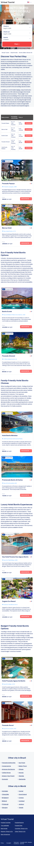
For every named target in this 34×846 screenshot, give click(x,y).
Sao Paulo (22, 762)
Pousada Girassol (6, 141)
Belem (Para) (23, 766)
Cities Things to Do (20, 831)
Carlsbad (21, 801)
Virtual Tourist (8, 2)
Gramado (5, 779)
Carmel (21, 791)
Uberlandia (22, 779)
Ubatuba (21, 776)
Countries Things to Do (21, 828)
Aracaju (21, 772)
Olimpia (21, 769)
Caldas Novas (6, 772)
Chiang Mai (5, 794)
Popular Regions (19, 822)
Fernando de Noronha (8, 762)
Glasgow (5, 807)
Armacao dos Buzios (8, 769)
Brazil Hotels (14, 52)
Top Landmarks (5, 825)
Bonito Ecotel (5, 135)
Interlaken (5, 791)
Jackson (21, 804)
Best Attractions (5, 834)
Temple (21, 807)
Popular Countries (5, 822)
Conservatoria (6, 766)
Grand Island (23, 794)
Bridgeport (5, 797)
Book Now (28, 123)
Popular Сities (18, 825)
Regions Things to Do (7, 831)
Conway (21, 797)
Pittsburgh (5, 804)
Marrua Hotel (4, 129)
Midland (4, 801)
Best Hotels (4, 828)
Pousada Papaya (5, 123)
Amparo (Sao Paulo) (8, 776)
